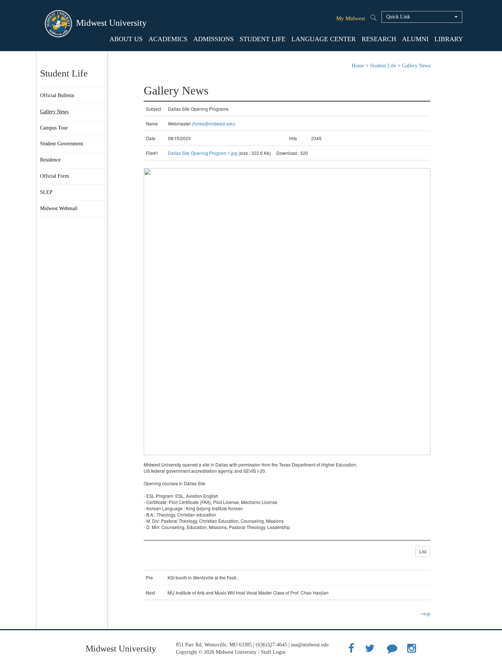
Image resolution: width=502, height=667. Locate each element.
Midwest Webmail (59, 208)
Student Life (383, 65)
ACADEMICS (167, 39)
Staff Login (273, 652)
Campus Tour (54, 128)
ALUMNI (415, 39)
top (427, 614)
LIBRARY (448, 39)
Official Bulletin (57, 95)
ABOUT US (126, 39)
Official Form (54, 176)
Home (358, 65)
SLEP (46, 192)
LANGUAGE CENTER (323, 39)
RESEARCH (379, 39)
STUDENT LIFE (263, 39)
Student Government (61, 143)
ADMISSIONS (213, 39)
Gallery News (54, 111)
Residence (50, 160)
